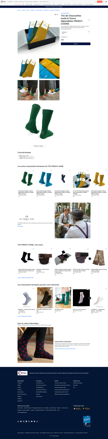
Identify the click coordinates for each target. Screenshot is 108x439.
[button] (89, 180)
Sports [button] (54, 4)
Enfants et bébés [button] (67, 4)
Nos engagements (39, 387)
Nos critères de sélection (41, 389)
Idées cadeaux (29, 1)
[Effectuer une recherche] (96, 2)
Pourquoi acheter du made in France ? (62, 389)
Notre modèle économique (41, 391)
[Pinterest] (34, 421)
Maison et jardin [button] (29, 4)
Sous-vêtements (39, 10)
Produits (16, 1)
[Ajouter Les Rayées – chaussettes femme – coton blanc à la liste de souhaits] (106, 289)
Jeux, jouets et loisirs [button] (46, 4)
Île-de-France (20, 407)
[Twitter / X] (29, 421)
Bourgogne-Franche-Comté (37, 407)
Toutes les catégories (88, 4)
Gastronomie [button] (59, 4)
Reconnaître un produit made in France (62, 385)
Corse (58, 410)
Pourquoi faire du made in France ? (61, 391)
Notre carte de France (22, 394)
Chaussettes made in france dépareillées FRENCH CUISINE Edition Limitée (25, 192)
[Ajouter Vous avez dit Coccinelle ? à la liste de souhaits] (88, 289)
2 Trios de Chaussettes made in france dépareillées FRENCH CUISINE (81, 192)
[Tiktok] (37, 421)
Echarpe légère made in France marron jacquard (99, 270)
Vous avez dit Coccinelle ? (79, 309)
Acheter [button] (76, 43)
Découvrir (60, 6)
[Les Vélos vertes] (63, 297)
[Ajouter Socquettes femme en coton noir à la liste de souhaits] (51, 289)
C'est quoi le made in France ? (60, 383)
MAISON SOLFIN (39, 312)
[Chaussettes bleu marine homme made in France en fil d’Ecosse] (26, 257)
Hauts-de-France (52, 407)
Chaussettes (46, 10)
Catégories (20, 383)
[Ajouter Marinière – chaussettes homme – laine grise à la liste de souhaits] (33, 289)
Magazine (36, 1)
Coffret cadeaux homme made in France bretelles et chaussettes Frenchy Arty (63, 271)
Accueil (19, 10)
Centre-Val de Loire (28, 407)
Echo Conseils (56, 435)
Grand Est (59, 407)
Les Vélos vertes (59, 309)
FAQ (74, 387)
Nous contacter (39, 396)
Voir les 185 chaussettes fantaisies (25, 316)
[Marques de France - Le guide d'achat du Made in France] (3, 1)
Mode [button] (23, 4)
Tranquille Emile (58, 310)
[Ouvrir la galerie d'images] (39, 34)
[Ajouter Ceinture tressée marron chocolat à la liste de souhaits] (51, 249)
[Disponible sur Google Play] (86, 408)
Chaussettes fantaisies (54, 10)
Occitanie (32, 410)
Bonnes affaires (18, 4)
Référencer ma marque (77, 383)
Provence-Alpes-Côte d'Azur (50, 410)
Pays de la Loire (65, 407)
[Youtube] (31, 421)
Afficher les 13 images (38, 146)
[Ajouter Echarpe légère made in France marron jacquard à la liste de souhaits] (106, 249)
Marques (10, 1)
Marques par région (24, 406)
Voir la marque (20, 226)
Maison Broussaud (21, 312)
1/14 (57, 14)
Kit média (38, 394)
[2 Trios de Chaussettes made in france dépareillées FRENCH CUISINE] (81, 179)
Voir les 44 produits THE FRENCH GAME (25, 277)
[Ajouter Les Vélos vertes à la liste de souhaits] (69, 289)
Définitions (20, 398)
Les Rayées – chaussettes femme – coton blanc (98, 310)
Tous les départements (22, 412)
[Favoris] (104, 2)
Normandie (46, 407)
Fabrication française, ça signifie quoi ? (62, 394)
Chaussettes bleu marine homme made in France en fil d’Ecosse (26, 270)
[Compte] (106, 2)
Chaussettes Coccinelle (77, 310)
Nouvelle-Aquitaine (26, 410)
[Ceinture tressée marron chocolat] (44, 257)
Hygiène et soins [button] (37, 4)
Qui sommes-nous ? (40, 383)
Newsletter (20, 400)
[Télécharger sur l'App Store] (77, 408)
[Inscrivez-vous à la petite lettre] (18, 421)
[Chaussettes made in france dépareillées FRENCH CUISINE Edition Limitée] (26, 179)
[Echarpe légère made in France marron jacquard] (99, 257)
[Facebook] (21, 421)
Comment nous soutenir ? (41, 385)
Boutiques (22, 1)
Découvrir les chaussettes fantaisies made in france (65, 348)
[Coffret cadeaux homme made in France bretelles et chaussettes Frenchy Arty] (63, 257)
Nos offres (75, 385)
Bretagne (19, 410)
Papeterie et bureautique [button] (78, 4)
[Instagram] (23, 421)
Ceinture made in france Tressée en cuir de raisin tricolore (81, 270)
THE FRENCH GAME (65, 13)
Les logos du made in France (60, 387)
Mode (27, 10)
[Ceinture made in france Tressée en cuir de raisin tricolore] (81, 257)
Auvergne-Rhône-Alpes (39, 410)
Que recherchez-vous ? (44, 1)
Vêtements (32, 10)
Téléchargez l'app (78, 406)
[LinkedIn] (26, 421)
